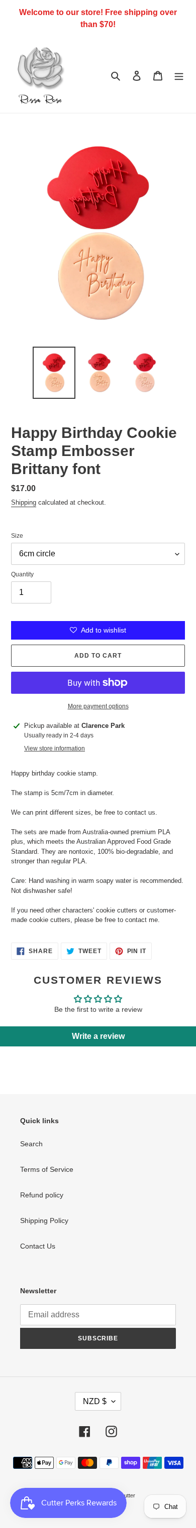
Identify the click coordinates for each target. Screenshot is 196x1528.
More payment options (98, 706)
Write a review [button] (98, 1036)
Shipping (23, 502)
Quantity (22, 574)
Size (17, 535)
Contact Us (37, 1246)
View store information (54, 748)
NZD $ (95, 1401)
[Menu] (178, 75)
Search (31, 1144)
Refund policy (41, 1195)
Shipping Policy (44, 1220)
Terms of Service (46, 1169)
